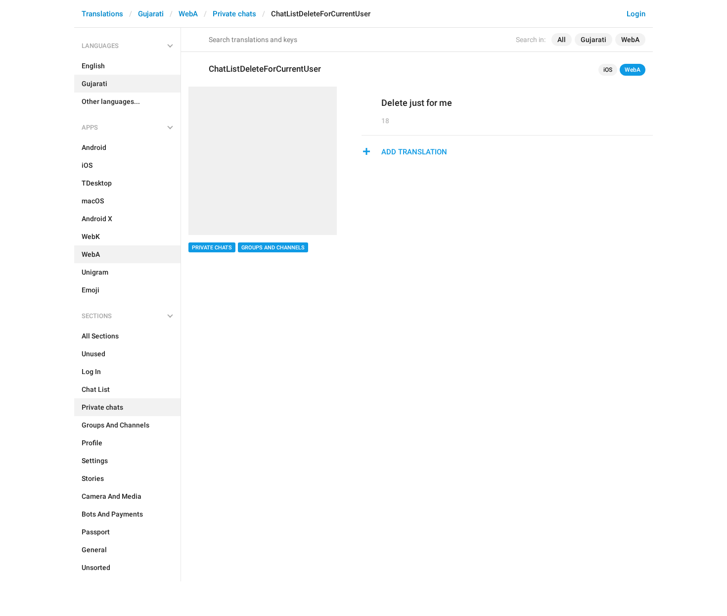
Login (636, 13)
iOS (607, 69)
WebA (188, 13)
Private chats (234, 13)
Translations (102, 13)
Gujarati (151, 13)
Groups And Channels (273, 247)
